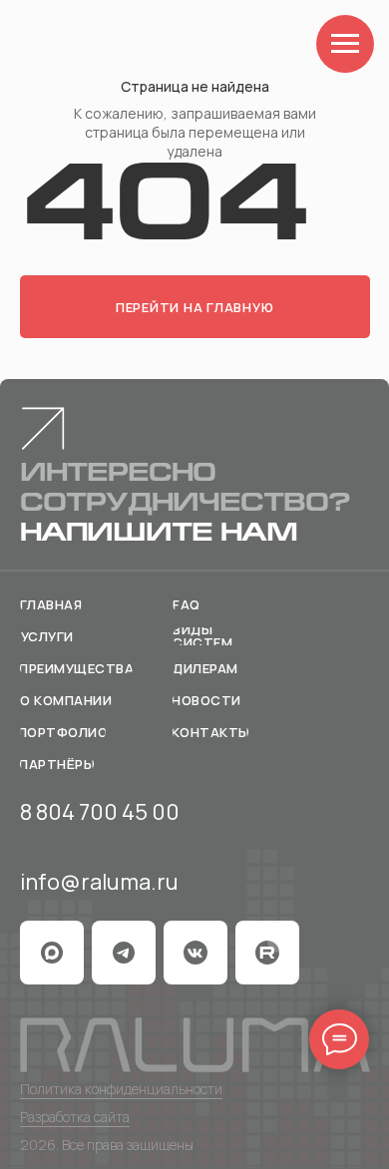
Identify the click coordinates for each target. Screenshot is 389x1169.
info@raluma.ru (99, 882)
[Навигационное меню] (345, 44)
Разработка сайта (75, 1116)
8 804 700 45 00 (100, 812)
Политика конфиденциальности (121, 1088)
